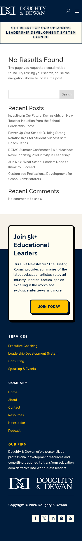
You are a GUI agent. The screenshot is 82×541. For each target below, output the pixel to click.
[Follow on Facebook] (35, 518)
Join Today (49, 307)
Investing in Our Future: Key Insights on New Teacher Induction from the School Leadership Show (40, 121)
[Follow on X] (44, 518)
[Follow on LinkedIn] (52, 518)
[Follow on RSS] (70, 518)
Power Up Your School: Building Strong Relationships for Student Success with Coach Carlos (37, 138)
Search (67, 94)
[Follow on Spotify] (61, 518)
